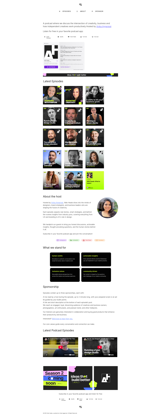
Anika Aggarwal (103, 26)
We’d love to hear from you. (62, 319)
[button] (64, 11)
